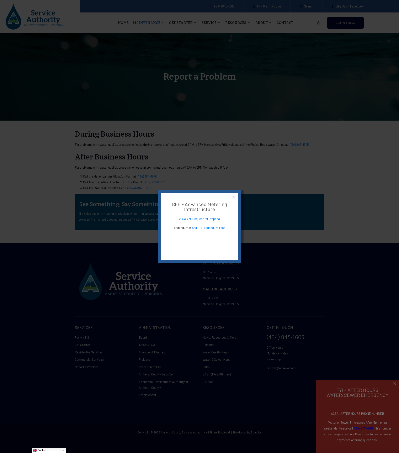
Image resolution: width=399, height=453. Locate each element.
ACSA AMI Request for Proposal (199, 219)
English (41, 450)
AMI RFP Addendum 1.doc (208, 228)
